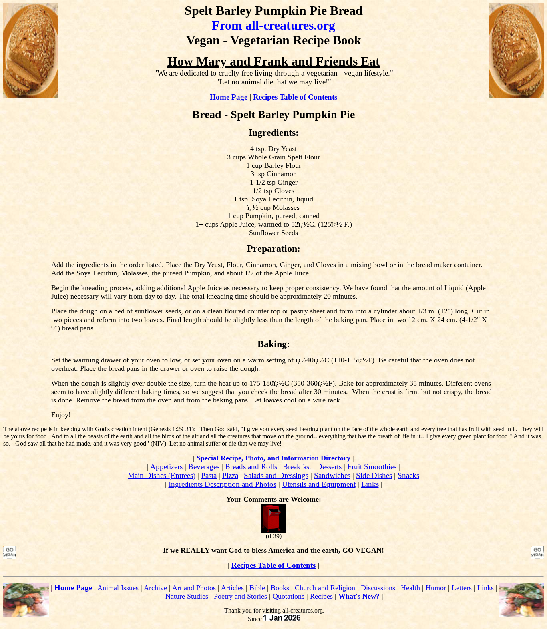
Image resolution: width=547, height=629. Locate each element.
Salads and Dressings (276, 475)
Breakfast (297, 466)
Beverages (203, 466)
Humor (436, 588)
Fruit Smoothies (371, 466)
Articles (232, 588)
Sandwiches (332, 475)
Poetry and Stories (240, 596)
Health (410, 588)
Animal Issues (118, 588)
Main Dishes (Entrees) (161, 475)
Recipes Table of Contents (295, 97)
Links (370, 484)
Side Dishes (374, 475)
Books (280, 588)
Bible (257, 588)
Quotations (288, 596)
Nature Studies (186, 596)
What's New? (359, 596)
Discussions (378, 588)
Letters (462, 588)
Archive (155, 588)
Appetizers (166, 466)
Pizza (230, 475)
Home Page (228, 97)
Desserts (329, 466)
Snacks (408, 475)
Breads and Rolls (251, 466)
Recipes (321, 596)
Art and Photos (194, 588)
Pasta (209, 475)
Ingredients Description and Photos (222, 484)
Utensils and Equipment (319, 484)
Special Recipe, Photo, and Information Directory (273, 458)
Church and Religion (325, 588)
